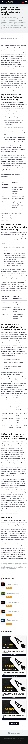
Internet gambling (8, 566)
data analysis (12, 564)
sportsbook (5, 563)
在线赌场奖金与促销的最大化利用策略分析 (13, 673)
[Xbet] (3, 594)
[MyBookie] (3, 612)
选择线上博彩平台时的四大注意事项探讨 (13, 694)
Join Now (9, 587)
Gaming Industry (11, 563)
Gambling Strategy (16, 567)
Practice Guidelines (5, 564)
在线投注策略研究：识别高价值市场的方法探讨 (13, 651)
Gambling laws (9, 567)
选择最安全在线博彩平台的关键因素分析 (13, 716)
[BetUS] (3, 621)
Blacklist (4, 741)
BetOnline (8, 601)
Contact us (16, 741)
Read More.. (14, 654)
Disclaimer (10, 741)
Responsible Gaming (17, 566)
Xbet (7, 592)
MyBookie (8, 610)
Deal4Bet (14, 738)
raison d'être (24, 563)
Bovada (8, 583)
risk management (12, 568)
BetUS (7, 619)
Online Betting (17, 564)
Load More (14, 723)
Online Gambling (18, 563)
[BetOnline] (3, 603)
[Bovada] (3, 585)
